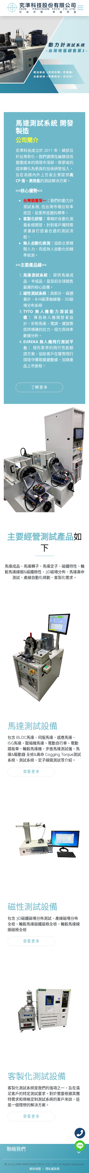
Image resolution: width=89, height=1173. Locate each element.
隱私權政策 (52, 1169)
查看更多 (31, 771)
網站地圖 (35, 1169)
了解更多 (39, 387)
